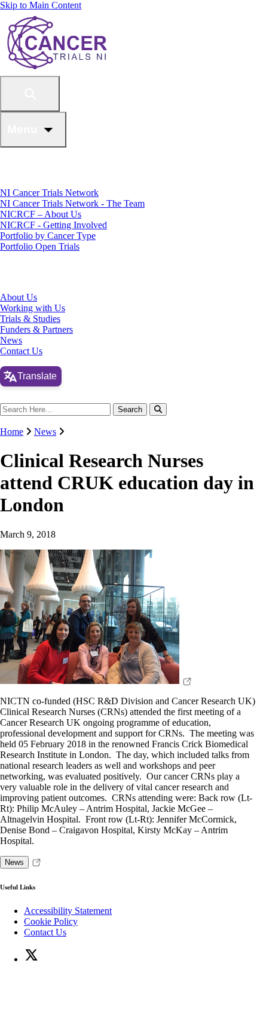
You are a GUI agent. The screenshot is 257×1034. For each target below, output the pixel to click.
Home (11, 432)
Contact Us (21, 351)
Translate (37, 376)
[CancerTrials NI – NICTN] (109, 70)
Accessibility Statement (68, 911)
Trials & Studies (30, 319)
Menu (22, 129)
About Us (18, 297)
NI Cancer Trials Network (49, 193)
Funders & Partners (36, 329)
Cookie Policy (51, 921)
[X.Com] (31, 959)
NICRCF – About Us (40, 214)
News (11, 340)
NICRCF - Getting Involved (53, 225)
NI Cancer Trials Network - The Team (72, 203)
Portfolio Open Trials (39, 246)
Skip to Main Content (40, 5)
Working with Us (32, 308)
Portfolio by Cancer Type (48, 236)
